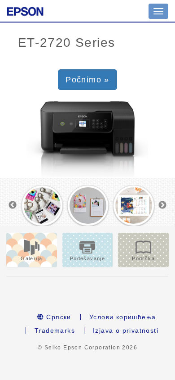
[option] (42, 205)
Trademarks (55, 330)
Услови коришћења (122, 317)
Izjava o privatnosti (125, 330)
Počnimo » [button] (87, 79)
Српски (57, 317)
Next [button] (162, 205)
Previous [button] (12, 205)
